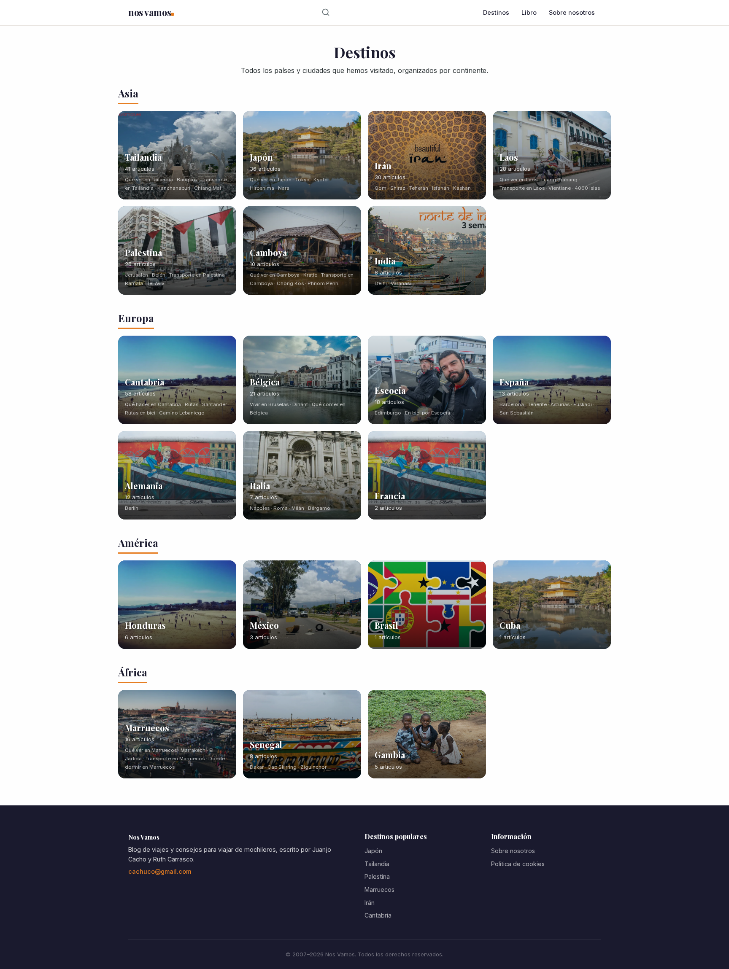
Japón (373, 850)
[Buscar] (326, 12)
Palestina (377, 876)
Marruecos (379, 889)
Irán (369, 902)
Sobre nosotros (572, 12)
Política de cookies (518, 863)
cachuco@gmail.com (159, 871)
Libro (529, 12)
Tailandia (376, 863)
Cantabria (378, 915)
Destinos (496, 12)
